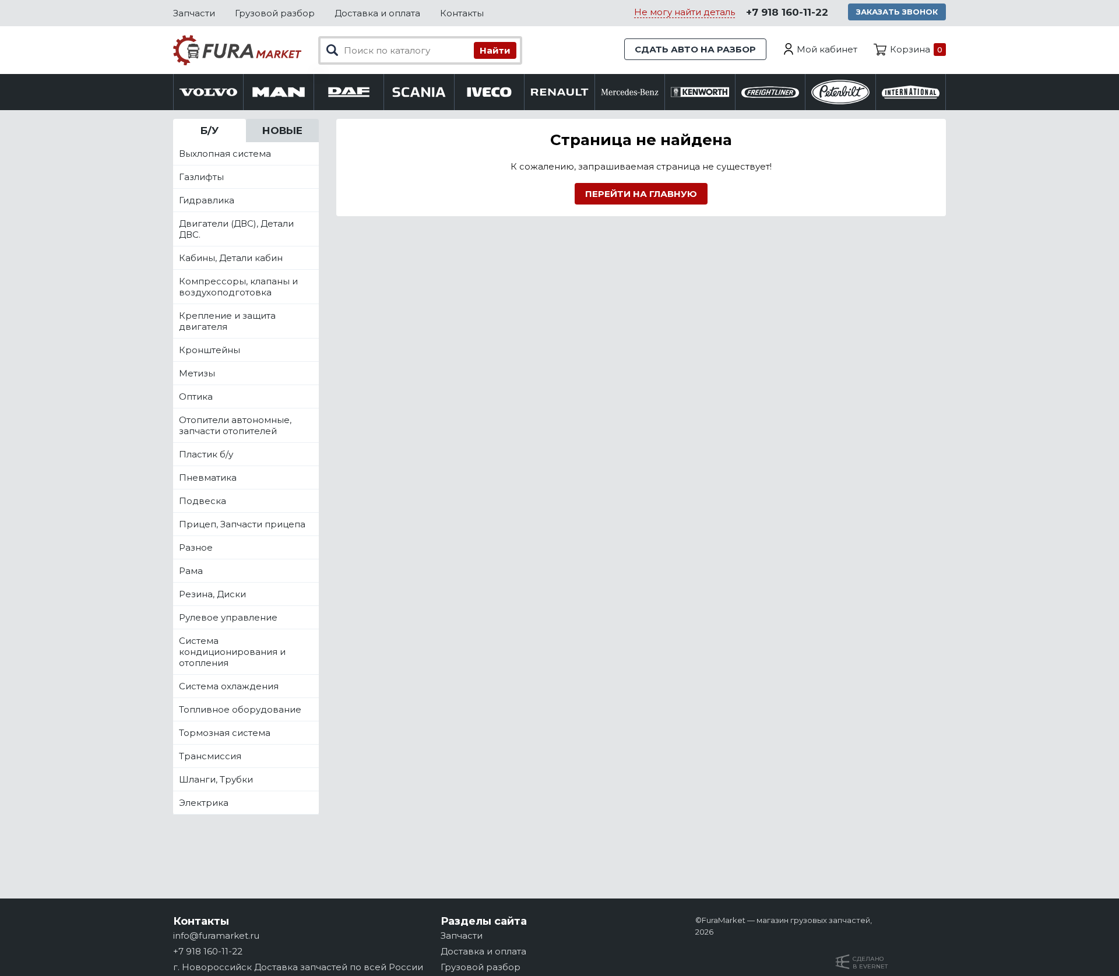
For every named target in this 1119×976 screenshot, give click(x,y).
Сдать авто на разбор (695, 49)
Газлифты (201, 176)
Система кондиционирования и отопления (232, 651)
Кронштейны (209, 349)
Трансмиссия (210, 756)
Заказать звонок (897, 11)
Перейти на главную (641, 193)
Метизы (197, 373)
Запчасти (194, 13)
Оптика (196, 396)
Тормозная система (224, 732)
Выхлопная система (225, 153)
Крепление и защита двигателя (227, 321)
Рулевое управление (228, 617)
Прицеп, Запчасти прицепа (242, 524)
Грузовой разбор (275, 13)
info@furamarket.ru (216, 935)
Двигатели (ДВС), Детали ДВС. (236, 229)
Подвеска (202, 500)
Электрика (203, 802)
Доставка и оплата (377, 13)
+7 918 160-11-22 (787, 12)
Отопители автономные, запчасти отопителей (235, 425)
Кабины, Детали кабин (231, 257)
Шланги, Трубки (216, 779)
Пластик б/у (206, 454)
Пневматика (208, 477)
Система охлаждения (229, 686)
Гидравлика (206, 200)
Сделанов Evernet (870, 962)
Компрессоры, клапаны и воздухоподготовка (238, 287)
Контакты (462, 13)
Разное (196, 547)
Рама (191, 570)
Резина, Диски (212, 594)
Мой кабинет (827, 49)
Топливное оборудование (240, 709)
